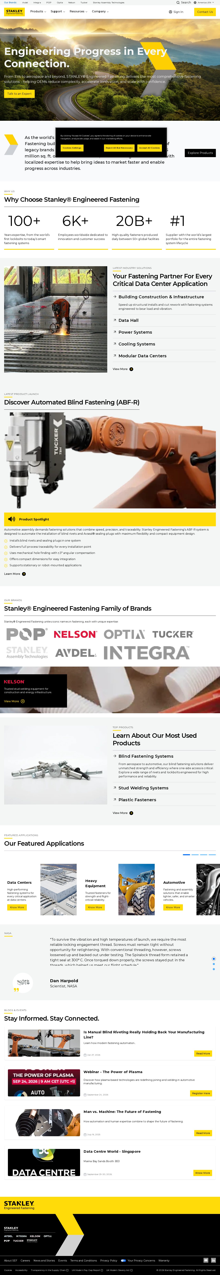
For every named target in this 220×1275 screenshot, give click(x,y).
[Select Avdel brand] (75, 653)
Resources (77, 11)
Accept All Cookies (149, 148)
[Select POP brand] (27, 634)
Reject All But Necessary (119, 148)
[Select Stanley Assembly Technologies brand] (27, 653)
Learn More (12, 573)
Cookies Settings (72, 148)
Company (99, 11)
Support (56, 11)
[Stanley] (14, 12)
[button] (25, 2)
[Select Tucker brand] (173, 634)
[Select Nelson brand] (75, 634)
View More (120, 369)
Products (36, 11)
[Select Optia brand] (124, 634)
